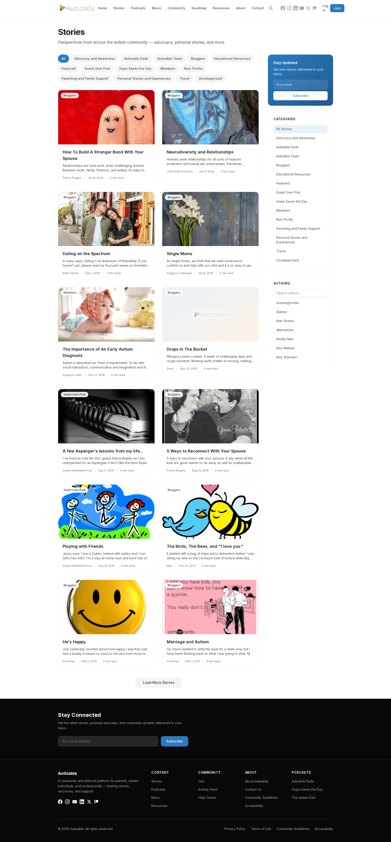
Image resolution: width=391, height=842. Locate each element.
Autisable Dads (136, 58)
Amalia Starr (285, 339)
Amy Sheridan (286, 357)
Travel (185, 78)
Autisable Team (169, 58)
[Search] (271, 8)
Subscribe (300, 96)
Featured (69, 68)
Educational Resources (232, 58)
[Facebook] (283, 8)
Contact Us (253, 789)
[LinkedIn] (295, 8)
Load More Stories (158, 682)
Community (176, 8)
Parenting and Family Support (85, 78)
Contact (258, 8)
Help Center (207, 797)
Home (102, 8)
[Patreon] (314, 8)
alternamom (284, 330)
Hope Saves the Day (135, 68)
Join (337, 8)
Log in (325, 8)
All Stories (284, 129)
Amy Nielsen (285, 348)
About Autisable (256, 781)
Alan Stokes (285, 321)
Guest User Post (97, 68)
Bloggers (198, 58)
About (240, 8)
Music (156, 8)
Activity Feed (207, 789)
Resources (221, 8)
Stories (118, 8)
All (63, 58)
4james (281, 312)
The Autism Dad (303, 797)
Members (167, 68)
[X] (308, 8)
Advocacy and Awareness (94, 58)
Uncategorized (210, 78)
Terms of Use (261, 829)
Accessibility (254, 806)
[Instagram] (289, 8)
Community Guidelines (261, 797)
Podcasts (138, 8)
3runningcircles (287, 303)
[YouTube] (302, 8)
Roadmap (199, 8)
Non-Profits (193, 68)
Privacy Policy (235, 829)
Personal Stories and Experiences (144, 78)
